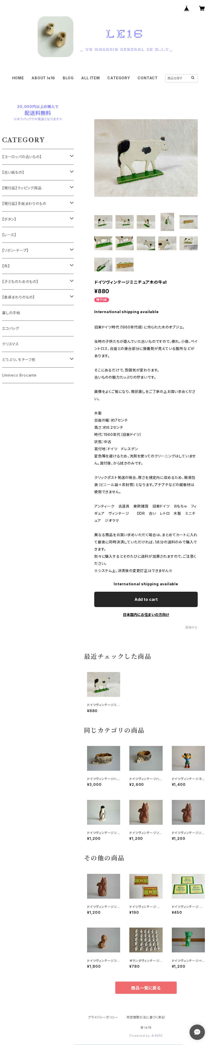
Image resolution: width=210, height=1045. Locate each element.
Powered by (140, 1036)
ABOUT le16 (43, 78)
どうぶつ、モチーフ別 (19, 359)
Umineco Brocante (19, 375)
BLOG (68, 78)
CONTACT (148, 78)
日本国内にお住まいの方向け (146, 614)
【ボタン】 (9, 219)
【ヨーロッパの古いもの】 (22, 157)
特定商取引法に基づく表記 (146, 1017)
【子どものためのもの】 (20, 281)
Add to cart (146, 599)
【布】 (6, 266)
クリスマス (10, 344)
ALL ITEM (90, 78)
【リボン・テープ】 (15, 250)
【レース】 (9, 235)
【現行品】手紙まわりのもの (24, 203)
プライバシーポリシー (103, 1017)
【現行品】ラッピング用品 (22, 188)
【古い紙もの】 (13, 172)
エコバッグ (10, 328)
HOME (18, 78)
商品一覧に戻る (146, 988)
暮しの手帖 (11, 313)
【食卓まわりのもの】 (18, 297)
